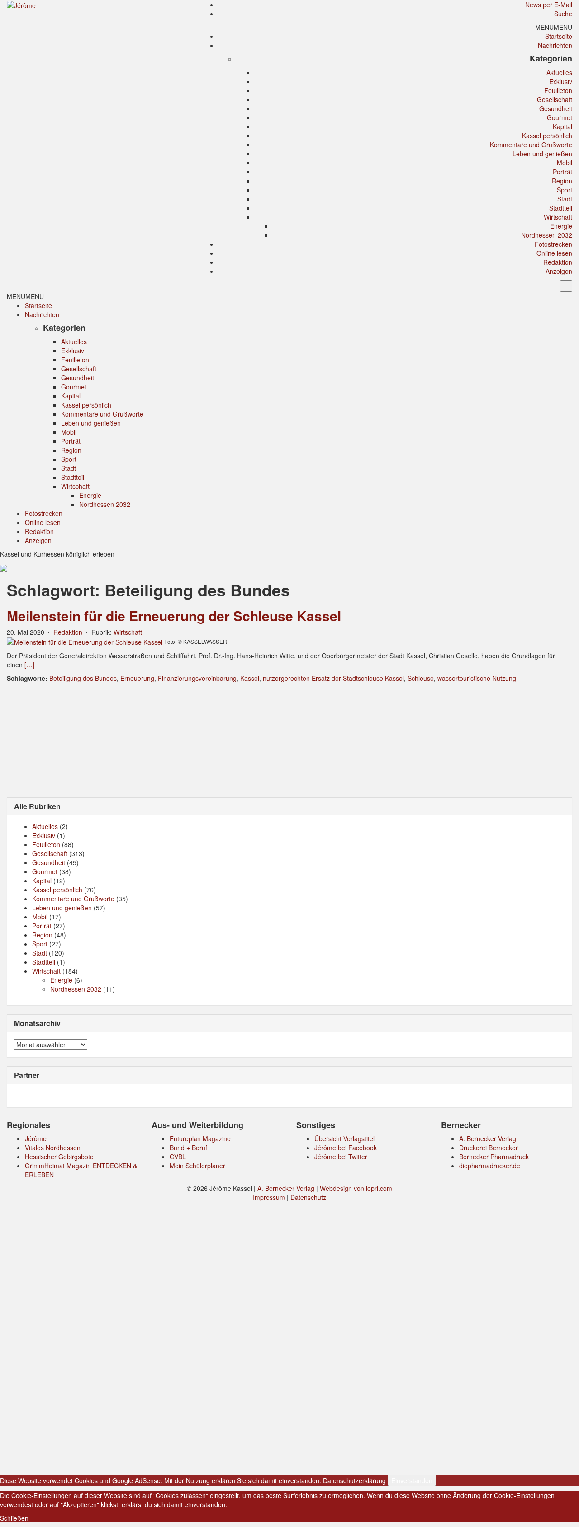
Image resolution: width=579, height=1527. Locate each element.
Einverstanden (411, 1480)
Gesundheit (555, 108)
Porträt (562, 171)
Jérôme (36, 1138)
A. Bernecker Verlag (487, 1138)
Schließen (14, 1517)
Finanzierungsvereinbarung (197, 678)
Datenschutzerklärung (354, 1480)
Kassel (249, 678)
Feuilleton (558, 90)
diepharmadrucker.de (489, 1165)
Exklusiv (560, 81)
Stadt (564, 198)
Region (562, 180)
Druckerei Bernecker (488, 1147)
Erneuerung (137, 678)
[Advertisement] (289, 739)
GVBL (178, 1156)
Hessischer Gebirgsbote (59, 1156)
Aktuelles (559, 72)
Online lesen (554, 253)
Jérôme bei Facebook (345, 1147)
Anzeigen (559, 271)
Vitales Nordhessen (53, 1147)
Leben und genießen (542, 153)
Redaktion (557, 262)
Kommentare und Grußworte (531, 144)
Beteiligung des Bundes (83, 678)
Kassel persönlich (547, 135)
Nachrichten (555, 45)
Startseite (558, 36)
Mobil (564, 162)
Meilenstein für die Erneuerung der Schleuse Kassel (174, 615)
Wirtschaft (558, 216)
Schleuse (421, 678)
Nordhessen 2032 (546, 234)
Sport (564, 189)
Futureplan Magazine (200, 1138)
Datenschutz (308, 1197)
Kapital (562, 126)
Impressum (269, 1197)
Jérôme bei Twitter (340, 1156)
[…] (29, 664)
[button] (553, 27)
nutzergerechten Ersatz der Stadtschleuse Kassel (333, 678)
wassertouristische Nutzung (476, 678)
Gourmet (559, 117)
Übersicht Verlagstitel (344, 1138)
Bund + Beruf (188, 1147)
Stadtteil (560, 207)
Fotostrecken (553, 243)
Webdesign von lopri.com (356, 1188)
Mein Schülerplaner (197, 1165)
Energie (561, 225)
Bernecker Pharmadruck (494, 1156)
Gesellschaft (554, 99)
